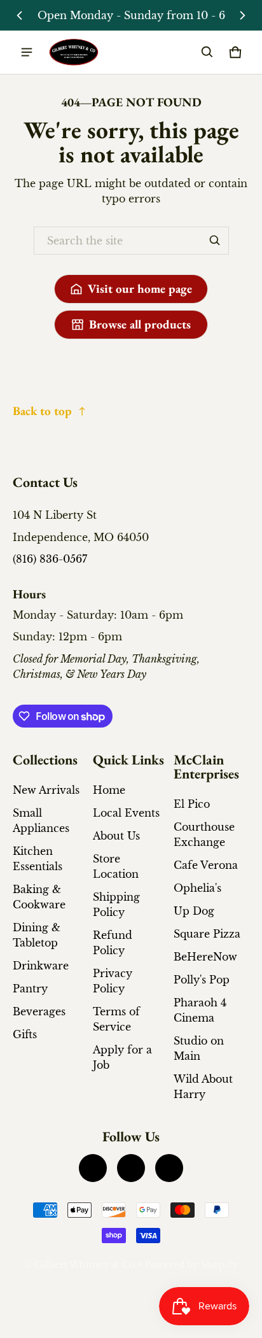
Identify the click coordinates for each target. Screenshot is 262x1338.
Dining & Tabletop (36, 935)
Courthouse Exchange (204, 834)
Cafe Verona (206, 865)
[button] (207, 52)
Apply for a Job (122, 1057)
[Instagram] (131, 1168)
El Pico (192, 804)
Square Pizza (207, 933)
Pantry (30, 988)
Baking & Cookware (39, 897)
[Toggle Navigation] (27, 52)
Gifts (25, 1034)
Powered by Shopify (191, 1265)
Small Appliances (41, 820)
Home (109, 790)
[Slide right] (242, 15)
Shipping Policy (116, 905)
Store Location (116, 866)
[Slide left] (20, 15)
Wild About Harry (203, 1087)
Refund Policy (112, 943)
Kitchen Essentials (37, 859)
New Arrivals (46, 790)
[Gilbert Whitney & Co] (73, 52)
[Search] (215, 241)
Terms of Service (116, 1019)
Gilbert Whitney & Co (85, 1265)
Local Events (126, 812)
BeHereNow (205, 956)
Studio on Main (199, 1048)
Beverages (39, 1011)
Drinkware (41, 965)
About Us (116, 835)
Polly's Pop (202, 979)
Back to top (42, 411)
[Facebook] (93, 1168)
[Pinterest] (169, 1168)
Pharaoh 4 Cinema (200, 1010)
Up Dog (194, 911)
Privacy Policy (112, 981)
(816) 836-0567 (50, 559)
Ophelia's (197, 888)
